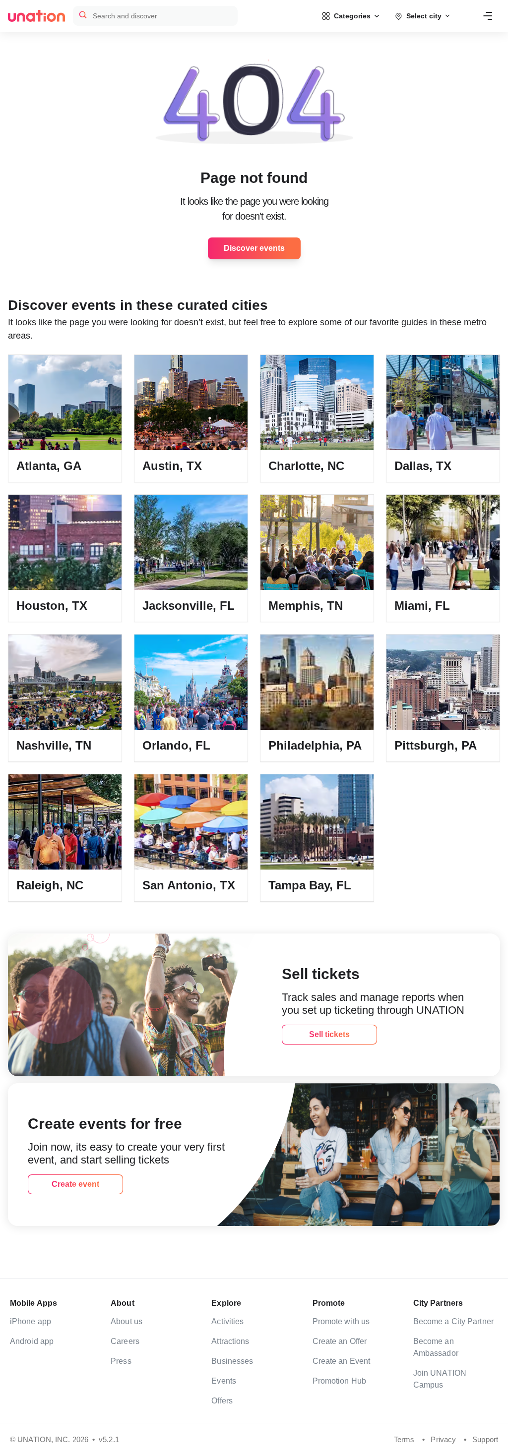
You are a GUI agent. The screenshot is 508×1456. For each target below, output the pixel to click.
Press (121, 1361)
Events (223, 1381)
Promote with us (341, 1321)
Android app (32, 1341)
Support (485, 1439)
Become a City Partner (453, 1321)
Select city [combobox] (424, 16)
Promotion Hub (339, 1381)
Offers (222, 1401)
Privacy (443, 1439)
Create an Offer (340, 1341)
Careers (125, 1341)
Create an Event (342, 1361)
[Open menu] (487, 16)
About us (126, 1321)
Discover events (254, 248)
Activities (227, 1321)
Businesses (232, 1361)
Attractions (230, 1341)
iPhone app (30, 1321)
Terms (404, 1439)
